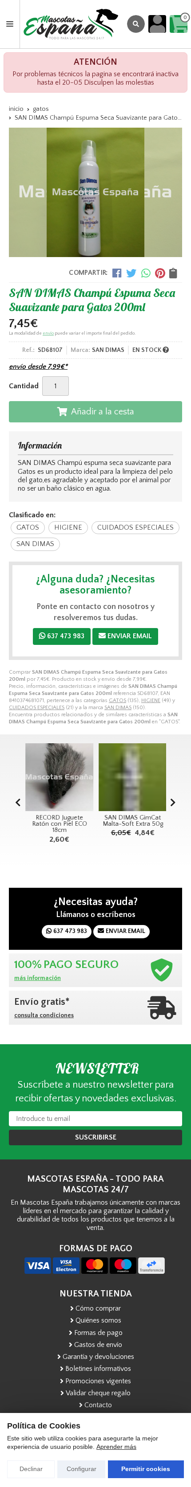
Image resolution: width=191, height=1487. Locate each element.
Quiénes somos (98, 1320)
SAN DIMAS (117, 707)
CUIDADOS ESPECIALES (36, 707)
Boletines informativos (98, 1369)
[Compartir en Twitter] (131, 273)
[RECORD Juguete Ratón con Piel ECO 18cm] (59, 777)
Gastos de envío (98, 1345)
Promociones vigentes (98, 1381)
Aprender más (116, 1446)
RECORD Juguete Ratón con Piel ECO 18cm (59, 824)
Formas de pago (98, 1333)
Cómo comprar (98, 1308)
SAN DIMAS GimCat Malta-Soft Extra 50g (132, 820)
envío (48, 333)
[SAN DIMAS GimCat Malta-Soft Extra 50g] (132, 777)
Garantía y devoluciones (98, 1357)
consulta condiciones (44, 1015)
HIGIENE (150, 700)
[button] (173, 803)
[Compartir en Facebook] (117, 273)
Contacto (98, 1405)
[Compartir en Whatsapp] (146, 273)
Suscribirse (95, 1137)
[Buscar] (136, 24)
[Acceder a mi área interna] (157, 24)
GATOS (117, 700)
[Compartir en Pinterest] (160, 273)
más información (37, 978)
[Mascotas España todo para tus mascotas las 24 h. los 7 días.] (71, 24)
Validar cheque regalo (98, 1393)
